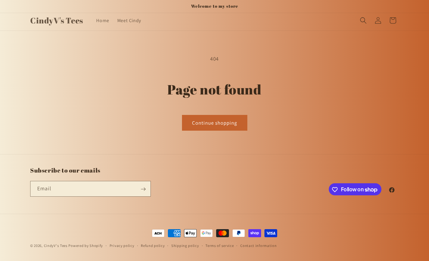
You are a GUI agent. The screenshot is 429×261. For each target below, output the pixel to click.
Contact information (258, 245)
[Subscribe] (143, 189)
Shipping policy (185, 245)
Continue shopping (214, 123)
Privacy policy (122, 245)
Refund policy (153, 245)
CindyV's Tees (56, 245)
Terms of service (219, 245)
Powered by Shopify (85, 245)
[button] (363, 20)
